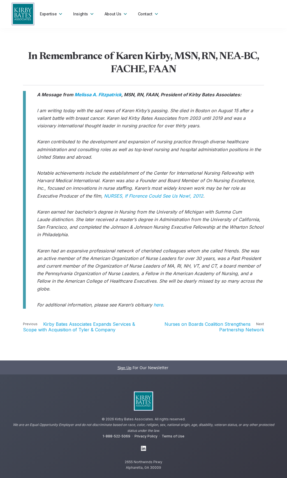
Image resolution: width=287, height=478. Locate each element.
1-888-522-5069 (116, 436)
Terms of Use (173, 436)
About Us (113, 13)
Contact (145, 13)
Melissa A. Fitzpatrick (98, 94)
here (158, 305)
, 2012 (153, 196)
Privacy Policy (146, 436)
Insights (80, 13)
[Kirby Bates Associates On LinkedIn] (143, 448)
